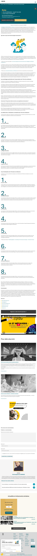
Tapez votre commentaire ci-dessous (7, 432)
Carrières (26, 536)
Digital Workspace (21, 551)
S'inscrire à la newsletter (20, 20)
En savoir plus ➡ (3, 371)
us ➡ (5, 398)
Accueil (2, 4)
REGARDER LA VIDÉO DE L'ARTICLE (8, 20)
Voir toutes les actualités (18, 528)
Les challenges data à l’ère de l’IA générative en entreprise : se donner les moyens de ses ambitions (24, 518)
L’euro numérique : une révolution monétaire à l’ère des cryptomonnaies (14, 484)
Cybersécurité (21, 540)
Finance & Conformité (21, 539)
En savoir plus (9, 512)
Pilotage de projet (21, 549)
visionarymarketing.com (6, 303)
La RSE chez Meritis (15, 539)
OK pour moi (18, 551)
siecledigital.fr (4, 302)
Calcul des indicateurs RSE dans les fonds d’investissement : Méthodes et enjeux (16, 487)
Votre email (3, 448)
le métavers (13, 27)
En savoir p (3, 398)
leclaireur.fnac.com (5, 305)
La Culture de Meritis (26, 544)
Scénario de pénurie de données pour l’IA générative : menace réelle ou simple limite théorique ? (25, 522)
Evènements (27, 545)
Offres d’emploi (26, 539)
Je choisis (11, 551)
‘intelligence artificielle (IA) (5, 27)
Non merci (4, 551)
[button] (2, 554)
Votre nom (3, 444)
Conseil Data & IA (21, 536)
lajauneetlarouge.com (5, 300)
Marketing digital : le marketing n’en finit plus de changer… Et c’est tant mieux (21, 239)
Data (7, 4)
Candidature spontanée (27, 541)
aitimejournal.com (5, 306)
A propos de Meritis (15, 536)
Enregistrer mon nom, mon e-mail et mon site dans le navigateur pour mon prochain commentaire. (18, 453)
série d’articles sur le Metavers (11, 70)
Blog (4, 4)
